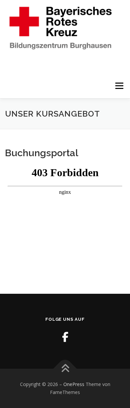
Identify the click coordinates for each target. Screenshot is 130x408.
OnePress (73, 384)
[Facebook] (65, 337)
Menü (118, 86)
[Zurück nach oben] (65, 369)
